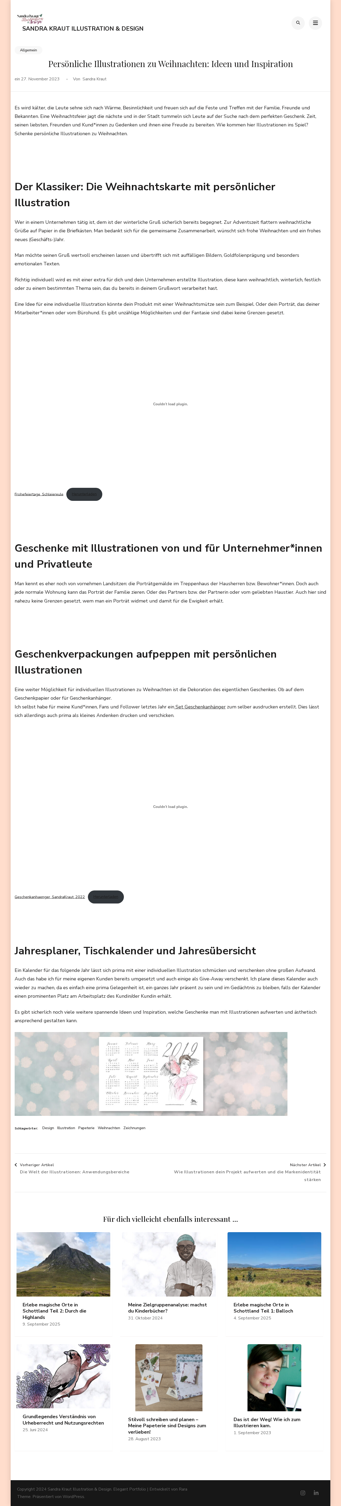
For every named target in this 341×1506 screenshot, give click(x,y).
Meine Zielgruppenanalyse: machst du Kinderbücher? (167, 1308)
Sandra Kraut (95, 79)
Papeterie (86, 1128)
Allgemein (28, 50)
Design (48, 1128)
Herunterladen (84, 494)
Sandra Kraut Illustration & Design (83, 29)
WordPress (73, 1497)
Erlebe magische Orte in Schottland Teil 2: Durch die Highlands (54, 1311)
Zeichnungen (134, 1128)
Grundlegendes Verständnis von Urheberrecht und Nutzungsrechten (63, 1420)
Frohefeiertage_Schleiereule (39, 494)
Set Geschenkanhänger (200, 707)
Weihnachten (109, 1128)
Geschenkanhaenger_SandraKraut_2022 (50, 896)
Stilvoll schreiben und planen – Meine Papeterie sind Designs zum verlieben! (167, 1426)
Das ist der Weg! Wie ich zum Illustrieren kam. (267, 1423)
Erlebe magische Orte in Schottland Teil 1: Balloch (263, 1308)
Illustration (66, 1128)
